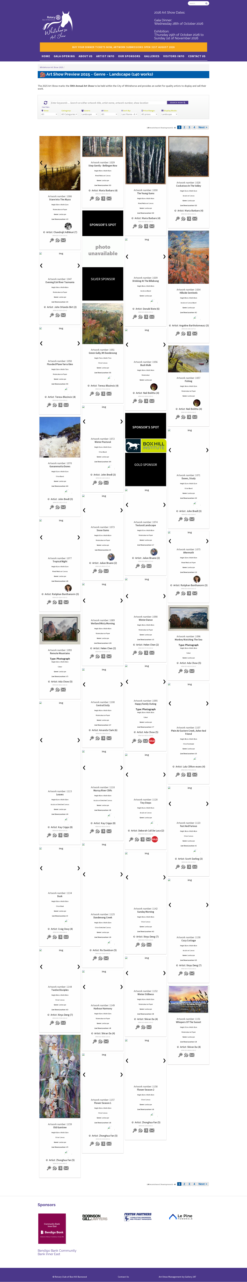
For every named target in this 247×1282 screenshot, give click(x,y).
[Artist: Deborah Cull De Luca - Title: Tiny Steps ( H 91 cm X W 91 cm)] (145, 755)
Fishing (188, 381)
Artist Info (105, 56)
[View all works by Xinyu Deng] (143, 945)
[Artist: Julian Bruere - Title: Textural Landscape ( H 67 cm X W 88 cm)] (145, 490)
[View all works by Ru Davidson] (103, 944)
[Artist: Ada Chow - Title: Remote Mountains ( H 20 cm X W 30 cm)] (59, 629)
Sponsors (47, 1204)
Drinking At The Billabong (146, 280)
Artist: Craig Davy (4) (61, 928)
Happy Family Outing (145, 703)
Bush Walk (145, 365)
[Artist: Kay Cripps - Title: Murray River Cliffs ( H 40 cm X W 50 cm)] (102, 751)
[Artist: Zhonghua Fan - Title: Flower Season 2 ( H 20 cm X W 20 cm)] (145, 1040)
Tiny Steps (145, 802)
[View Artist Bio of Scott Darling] (189, 867)
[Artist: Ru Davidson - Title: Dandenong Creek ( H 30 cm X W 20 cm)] (102, 844)
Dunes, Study (189, 478)
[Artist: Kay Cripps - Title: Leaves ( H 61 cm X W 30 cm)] (59, 703)
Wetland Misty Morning (103, 623)
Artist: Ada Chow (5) (190, 663)
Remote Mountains (60, 653)
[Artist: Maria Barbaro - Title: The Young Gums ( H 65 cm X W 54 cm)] (145, 160)
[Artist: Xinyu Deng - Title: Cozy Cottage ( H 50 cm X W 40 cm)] (188, 880)
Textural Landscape (145, 525)
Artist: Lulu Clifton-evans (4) (190, 766)
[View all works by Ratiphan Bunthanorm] (60, 588)
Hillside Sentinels (189, 292)
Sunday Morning (145, 911)
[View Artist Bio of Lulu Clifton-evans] (189, 775)
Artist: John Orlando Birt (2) (61, 307)
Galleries (152, 56)
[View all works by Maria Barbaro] (97, 198)
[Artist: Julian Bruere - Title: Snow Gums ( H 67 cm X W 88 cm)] (102, 496)
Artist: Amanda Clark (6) (104, 730)
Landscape (62, 214)
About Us (85, 56)
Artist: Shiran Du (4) (147, 1019)
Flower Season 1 (102, 1103)
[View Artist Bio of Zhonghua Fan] (60, 1168)
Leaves (60, 794)
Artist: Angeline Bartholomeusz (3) (190, 325)
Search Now (177, 102)
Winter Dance (146, 619)
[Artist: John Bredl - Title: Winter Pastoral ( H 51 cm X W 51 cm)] (102, 407)
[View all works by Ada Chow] (186, 671)
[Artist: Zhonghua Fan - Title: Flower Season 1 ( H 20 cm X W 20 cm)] (102, 1054)
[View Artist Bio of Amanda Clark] (103, 738)
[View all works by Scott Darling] (188, 852)
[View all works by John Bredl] (103, 468)
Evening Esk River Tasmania (60, 282)
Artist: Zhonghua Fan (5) (61, 1160)
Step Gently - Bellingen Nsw (102, 165)
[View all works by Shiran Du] (143, 1027)
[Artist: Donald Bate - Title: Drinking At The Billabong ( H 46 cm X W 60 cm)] (145, 239)
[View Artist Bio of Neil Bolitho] (146, 401)
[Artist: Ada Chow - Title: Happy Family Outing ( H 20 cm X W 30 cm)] (145, 666)
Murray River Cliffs (102, 790)
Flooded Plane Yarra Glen (60, 364)
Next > (203, 127)
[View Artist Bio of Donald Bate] (146, 317)
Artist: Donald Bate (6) (147, 308)
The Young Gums (145, 193)
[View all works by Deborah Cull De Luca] (146, 824)
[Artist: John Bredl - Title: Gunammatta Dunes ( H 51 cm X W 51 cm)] (59, 437)
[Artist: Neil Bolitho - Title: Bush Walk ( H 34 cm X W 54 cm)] (145, 330)
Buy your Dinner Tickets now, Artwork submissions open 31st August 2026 (123, 47)
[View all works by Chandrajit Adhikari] (60, 226)
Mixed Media (99, 176)
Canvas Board (191, 303)
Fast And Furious (188, 826)
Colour (188, 653)
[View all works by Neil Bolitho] (146, 387)
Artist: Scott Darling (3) (190, 858)
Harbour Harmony (103, 1008)
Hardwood (190, 744)
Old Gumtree (60, 1127)
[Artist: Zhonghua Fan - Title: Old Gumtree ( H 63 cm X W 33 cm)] (59, 1076)
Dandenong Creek (102, 917)
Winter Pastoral (103, 442)
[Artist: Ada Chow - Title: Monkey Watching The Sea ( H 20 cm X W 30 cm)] (188, 618)
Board (149, 291)
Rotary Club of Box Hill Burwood (71, 1276)
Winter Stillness (146, 994)
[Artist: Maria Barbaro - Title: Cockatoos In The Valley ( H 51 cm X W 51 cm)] (188, 156)
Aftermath (188, 552)
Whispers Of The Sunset (188, 1022)
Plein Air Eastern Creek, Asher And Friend (188, 732)
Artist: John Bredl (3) (104, 474)
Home (46, 56)
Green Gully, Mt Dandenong (103, 353)
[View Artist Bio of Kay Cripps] (60, 835)
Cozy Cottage (188, 940)
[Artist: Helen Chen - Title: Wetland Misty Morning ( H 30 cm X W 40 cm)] (102, 584)
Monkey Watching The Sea (188, 639)
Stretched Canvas (63, 804)
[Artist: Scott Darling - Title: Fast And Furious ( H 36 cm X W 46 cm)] (188, 788)
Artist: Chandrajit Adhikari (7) (61, 232)
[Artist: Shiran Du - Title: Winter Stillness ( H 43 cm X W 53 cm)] (145, 958)
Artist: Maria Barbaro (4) (104, 190)
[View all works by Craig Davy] (60, 923)
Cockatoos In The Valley (188, 185)
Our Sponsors (129, 56)
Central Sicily (103, 705)
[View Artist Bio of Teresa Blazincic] (103, 394)
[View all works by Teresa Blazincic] (103, 379)
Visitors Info (173, 56)
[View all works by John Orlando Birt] (57, 315)
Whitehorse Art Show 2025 (52, 67)
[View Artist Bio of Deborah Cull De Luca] (143, 839)
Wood (62, 906)
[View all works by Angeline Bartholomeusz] (188, 319)
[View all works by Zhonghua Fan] (60, 1154)
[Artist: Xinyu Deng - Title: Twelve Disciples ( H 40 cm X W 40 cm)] (59, 950)
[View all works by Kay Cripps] (60, 821)
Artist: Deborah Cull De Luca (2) (147, 830)
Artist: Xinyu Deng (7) (147, 936)
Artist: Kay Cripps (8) (61, 827)
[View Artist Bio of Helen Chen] (146, 653)
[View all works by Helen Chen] (140, 653)
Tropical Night (60, 561)
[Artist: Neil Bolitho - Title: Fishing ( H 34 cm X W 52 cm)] (188, 359)
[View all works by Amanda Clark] (97, 738)
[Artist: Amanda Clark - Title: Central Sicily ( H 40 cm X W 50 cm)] (102, 669)
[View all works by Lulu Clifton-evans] (188, 760)
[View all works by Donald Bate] (146, 302)
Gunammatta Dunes (59, 466)
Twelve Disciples (60, 990)
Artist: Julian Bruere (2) (147, 558)
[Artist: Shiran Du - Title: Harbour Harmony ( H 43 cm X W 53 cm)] (102, 971)
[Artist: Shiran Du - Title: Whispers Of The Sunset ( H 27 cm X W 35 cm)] (188, 999)
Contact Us (197, 56)
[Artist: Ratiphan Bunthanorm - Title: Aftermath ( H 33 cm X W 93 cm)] (188, 532)
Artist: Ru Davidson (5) (104, 950)
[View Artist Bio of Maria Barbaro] (103, 198)
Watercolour (57, 209)
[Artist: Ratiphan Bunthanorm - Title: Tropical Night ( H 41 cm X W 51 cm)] (59, 520)
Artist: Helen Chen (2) (147, 644)
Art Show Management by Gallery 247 (177, 1276)
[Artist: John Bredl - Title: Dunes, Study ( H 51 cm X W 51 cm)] (188, 430)
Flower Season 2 (145, 1089)
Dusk (59, 896)
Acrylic (185, 196)
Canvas (107, 176)
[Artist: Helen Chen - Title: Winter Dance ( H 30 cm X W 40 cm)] (145, 579)
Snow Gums (103, 530)
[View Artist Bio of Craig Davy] (60, 937)
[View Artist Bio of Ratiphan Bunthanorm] (60, 602)
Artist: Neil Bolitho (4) (147, 393)
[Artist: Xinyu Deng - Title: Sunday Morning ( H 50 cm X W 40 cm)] (145, 853)
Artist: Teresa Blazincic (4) (104, 385)
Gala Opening (64, 56)
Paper (65, 209)
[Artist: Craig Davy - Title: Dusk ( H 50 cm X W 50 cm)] (59, 848)
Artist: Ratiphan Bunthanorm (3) (61, 594)
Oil (99, 363)
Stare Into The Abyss (60, 199)
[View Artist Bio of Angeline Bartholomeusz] (189, 334)
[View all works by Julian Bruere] (146, 552)
